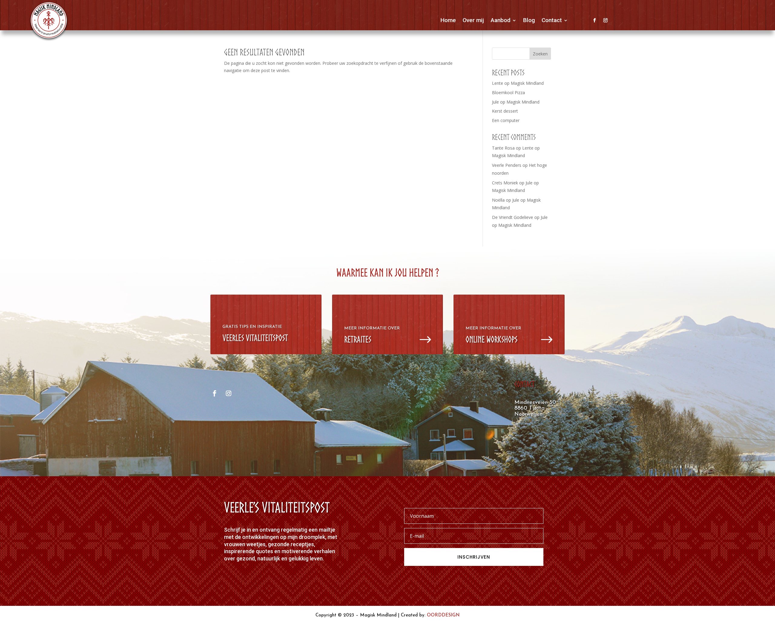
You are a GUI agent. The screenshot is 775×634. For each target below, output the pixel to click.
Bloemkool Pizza (508, 92)
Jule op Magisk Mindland (515, 102)
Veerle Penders (506, 165)
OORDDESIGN (443, 615)
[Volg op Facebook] (594, 20)
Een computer (505, 120)
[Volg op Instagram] (605, 20)
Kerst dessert (505, 111)
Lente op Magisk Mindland (518, 83)
